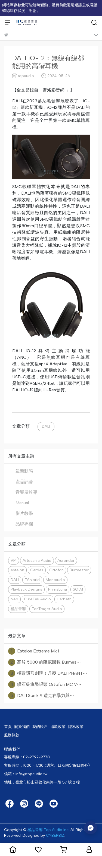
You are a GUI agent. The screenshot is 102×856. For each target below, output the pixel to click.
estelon (17, 570)
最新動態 (24, 471)
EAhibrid (32, 579)
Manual (22, 502)
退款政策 (58, 726)
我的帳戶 (40, 726)
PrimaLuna (57, 589)
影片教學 (24, 513)
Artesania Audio (37, 560)
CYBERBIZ (55, 835)
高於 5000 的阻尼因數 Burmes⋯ (45, 662)
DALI (46, 426)
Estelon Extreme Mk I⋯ (37, 651)
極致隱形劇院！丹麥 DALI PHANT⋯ (49, 673)
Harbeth (64, 599)
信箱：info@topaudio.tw (26, 774)
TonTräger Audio (47, 608)
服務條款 (11, 735)
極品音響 (18, 608)
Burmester (79, 570)
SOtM (78, 589)
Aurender (66, 560)
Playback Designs (26, 589)
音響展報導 (26, 492)
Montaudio (55, 579)
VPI (14, 560)
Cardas (36, 570)
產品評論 (24, 481)
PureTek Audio (37, 599)
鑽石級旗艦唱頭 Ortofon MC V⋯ (46, 684)
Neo (14, 599)
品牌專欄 (24, 524)
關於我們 (22, 726)
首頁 (8, 726)
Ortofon (56, 570)
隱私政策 (76, 726)
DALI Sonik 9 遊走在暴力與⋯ (42, 695)
